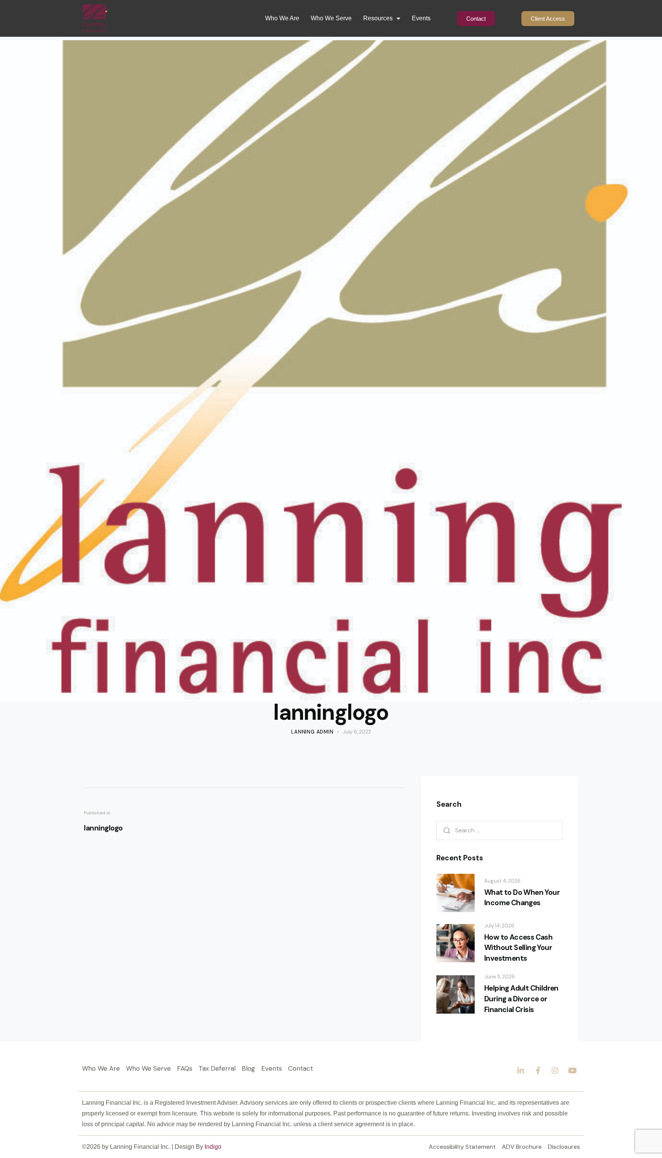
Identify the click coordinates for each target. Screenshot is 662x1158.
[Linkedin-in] (520, 1070)
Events (421, 18)
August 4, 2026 (502, 881)
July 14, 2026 (499, 925)
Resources (378, 18)
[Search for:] (499, 830)
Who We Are (282, 18)
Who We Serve (331, 18)
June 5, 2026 (499, 976)
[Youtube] (572, 1070)
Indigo (213, 1146)
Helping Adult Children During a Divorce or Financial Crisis (521, 998)
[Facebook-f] (538, 1070)
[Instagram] (555, 1070)
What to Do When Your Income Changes (522, 898)
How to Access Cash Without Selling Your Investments (518, 947)
